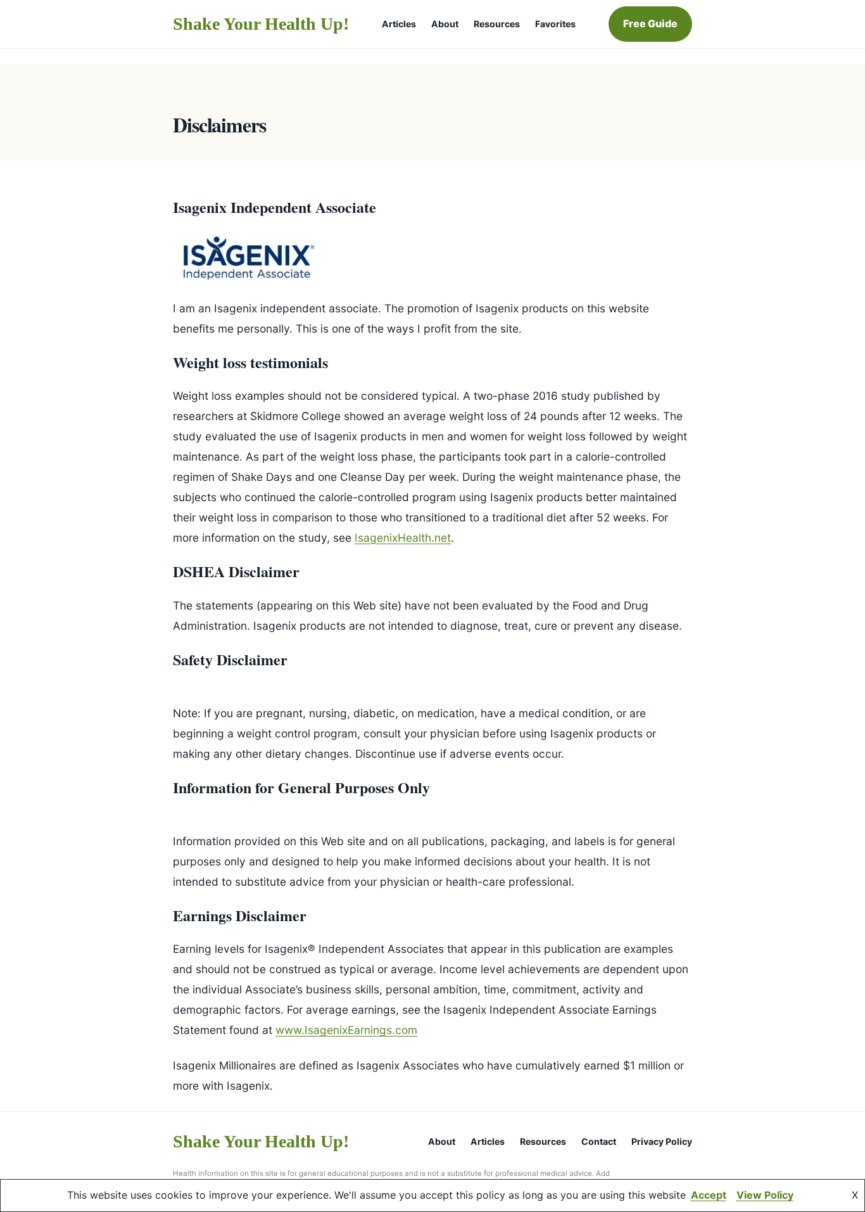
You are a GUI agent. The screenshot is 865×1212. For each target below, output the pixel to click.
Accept (708, 1195)
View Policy (764, 1195)
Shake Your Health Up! (261, 24)
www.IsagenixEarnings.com (346, 1030)
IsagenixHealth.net (403, 537)
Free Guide (650, 23)
